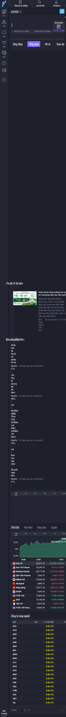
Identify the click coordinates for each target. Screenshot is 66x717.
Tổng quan (34, 44)
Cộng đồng (18, 44)
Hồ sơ (47, 44)
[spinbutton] (22, 710)
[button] (24, 709)
